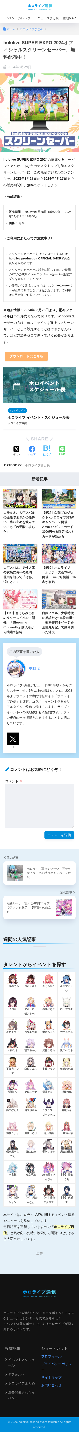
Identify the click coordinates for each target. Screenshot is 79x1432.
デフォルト (16, 1374)
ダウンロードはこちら (26, 356)
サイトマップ (51, 1377)
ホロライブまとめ (37, 465)
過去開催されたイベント (21, 1395)
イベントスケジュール (21, 1362)
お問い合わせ (51, 1385)
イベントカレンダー (19, 18)
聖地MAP (69, 18)
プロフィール (51, 1356)
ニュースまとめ (48, 18)
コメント (14, 781)
